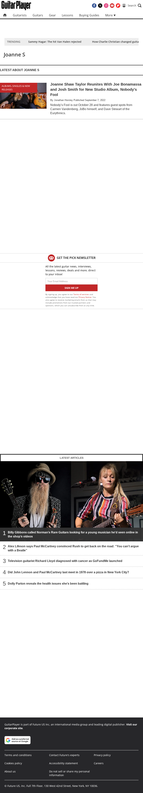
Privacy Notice (85, 297)
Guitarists (20, 15)
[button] (135, 5)
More (109, 15)
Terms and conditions (18, 755)
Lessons (67, 15)
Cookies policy (13, 763)
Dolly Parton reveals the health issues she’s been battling (48, 583)
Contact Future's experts (64, 755)
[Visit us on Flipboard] (118, 5)
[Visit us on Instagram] (106, 5)
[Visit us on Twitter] (100, 5)
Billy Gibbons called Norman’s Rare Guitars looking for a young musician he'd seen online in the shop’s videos (73, 534)
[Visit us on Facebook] (94, 5)
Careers (99, 763)
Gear (52, 15)
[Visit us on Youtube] (112, 5)
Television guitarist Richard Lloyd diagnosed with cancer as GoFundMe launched (65, 561)
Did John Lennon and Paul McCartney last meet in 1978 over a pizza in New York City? (68, 572)
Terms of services (81, 294)
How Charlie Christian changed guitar (116, 41)
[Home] (5, 15)
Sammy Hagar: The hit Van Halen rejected (54, 41)
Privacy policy (102, 755)
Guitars (38, 15)
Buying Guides (89, 15)
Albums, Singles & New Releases (16, 87)
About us (10, 771)
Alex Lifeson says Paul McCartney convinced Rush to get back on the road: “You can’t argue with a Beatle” (73, 548)
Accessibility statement (63, 763)
